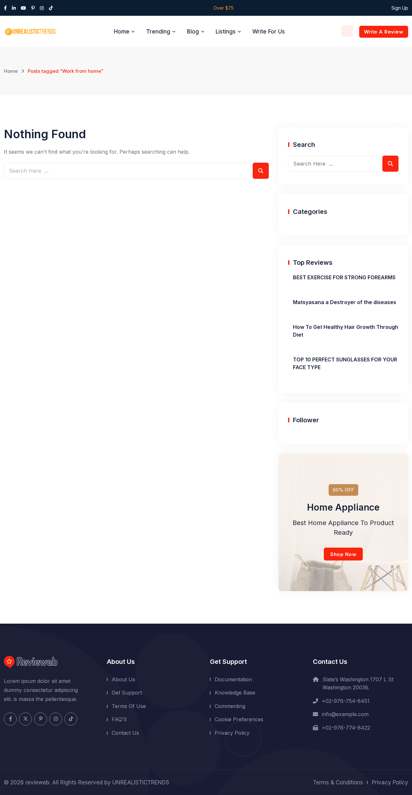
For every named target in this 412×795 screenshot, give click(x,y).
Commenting (230, 706)
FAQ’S (119, 719)
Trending (158, 31)
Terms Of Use (129, 706)
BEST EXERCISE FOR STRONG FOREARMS (344, 277)
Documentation (233, 679)
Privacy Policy (232, 733)
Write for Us (268, 31)
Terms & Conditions (338, 782)
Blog (193, 31)
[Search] (347, 31)
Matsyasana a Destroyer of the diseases (344, 302)
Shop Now (343, 554)
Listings (226, 31)
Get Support (127, 692)
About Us (123, 679)
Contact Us (125, 733)
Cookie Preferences (239, 719)
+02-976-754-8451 (346, 701)
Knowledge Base (235, 692)
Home (121, 31)
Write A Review (383, 32)
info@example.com (345, 714)
